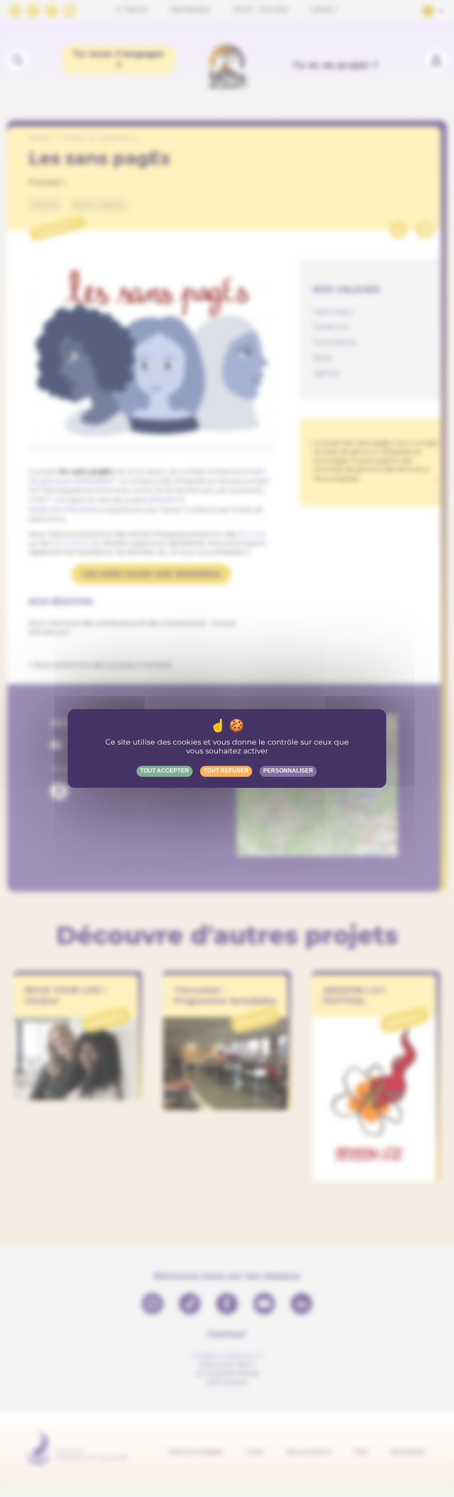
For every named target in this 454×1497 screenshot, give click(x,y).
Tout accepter (164, 771)
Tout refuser (226, 771)
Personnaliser (288, 771)
